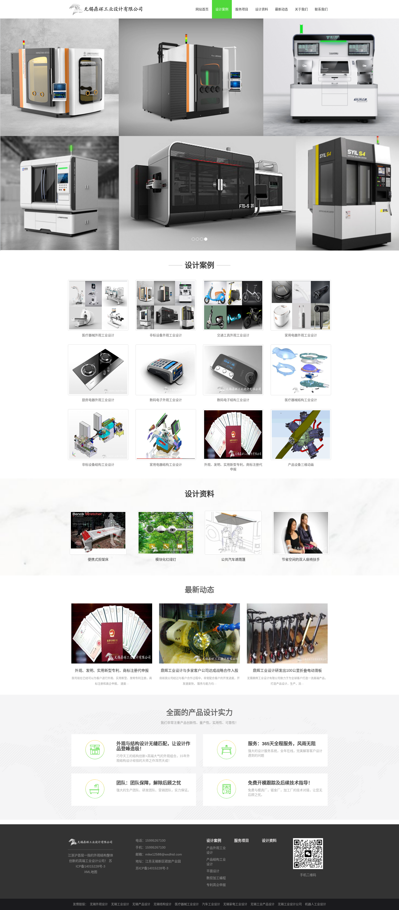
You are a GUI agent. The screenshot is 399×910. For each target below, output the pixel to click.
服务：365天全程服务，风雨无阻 (282, 670)
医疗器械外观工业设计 (98, 262)
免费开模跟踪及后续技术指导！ (280, 710)
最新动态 (281, 9)
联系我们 (321, 9)
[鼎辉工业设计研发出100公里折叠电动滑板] (287, 561)
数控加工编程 (216, 805)
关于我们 (301, 9)
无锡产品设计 (141, 831)
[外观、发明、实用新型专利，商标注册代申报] (111, 561)
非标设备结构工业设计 (98, 392)
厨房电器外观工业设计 (98, 327)
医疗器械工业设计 (187, 831)
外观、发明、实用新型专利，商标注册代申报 (112, 598)
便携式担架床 (98, 487)
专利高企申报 (216, 812)
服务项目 (241, 9)
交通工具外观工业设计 (233, 262)
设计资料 (261, 9)
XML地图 (90, 799)
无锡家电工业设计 (235, 831)
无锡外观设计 (99, 831)
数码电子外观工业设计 (166, 327)
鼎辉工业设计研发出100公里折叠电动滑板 (287, 598)
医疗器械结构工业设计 (301, 327)
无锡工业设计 (120, 831)
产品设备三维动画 (301, 392)
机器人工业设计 (315, 831)
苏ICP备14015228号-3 (152, 795)
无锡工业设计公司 (290, 831)
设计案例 (221, 9)
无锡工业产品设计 (263, 831)
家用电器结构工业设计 (166, 392)
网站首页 (202, 9)
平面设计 (212, 798)
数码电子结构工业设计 (233, 327)
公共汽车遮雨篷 (233, 487)
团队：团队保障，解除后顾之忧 (148, 710)
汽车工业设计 (211, 831)
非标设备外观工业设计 (166, 262)
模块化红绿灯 (165, 487)
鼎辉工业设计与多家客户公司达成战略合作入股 (199, 598)
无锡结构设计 (163, 831)
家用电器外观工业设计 (301, 262)
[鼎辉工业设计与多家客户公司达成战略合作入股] (199, 561)
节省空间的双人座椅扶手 (301, 487)
